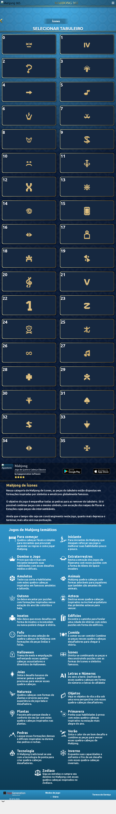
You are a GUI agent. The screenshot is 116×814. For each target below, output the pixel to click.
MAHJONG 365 (66, 3)
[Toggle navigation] (113, 3)
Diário (56, 797)
